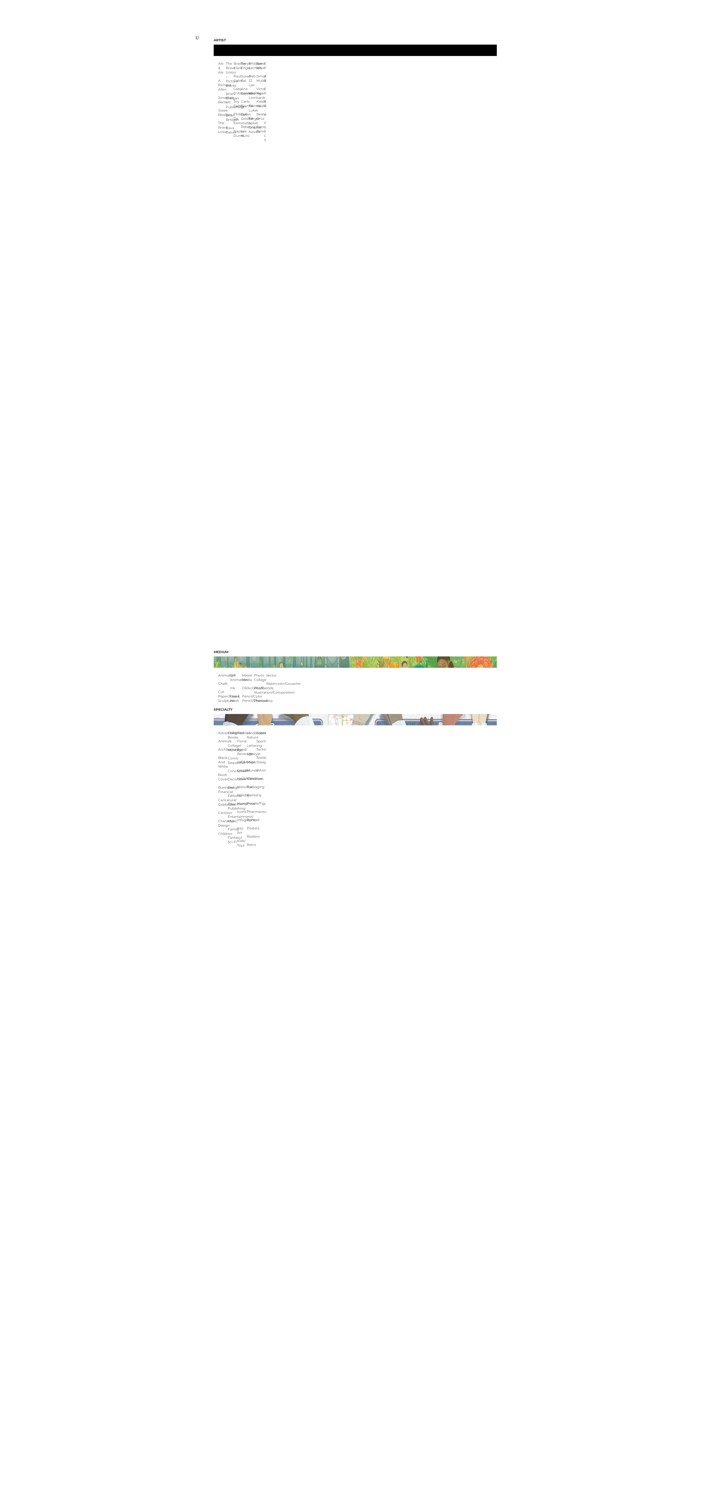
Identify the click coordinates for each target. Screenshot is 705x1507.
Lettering (251, 745)
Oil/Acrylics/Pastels (248, 688)
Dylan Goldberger (245, 116)
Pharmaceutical (251, 812)
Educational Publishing (232, 806)
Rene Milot (260, 65)
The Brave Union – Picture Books (230, 74)
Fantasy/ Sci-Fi (232, 839)
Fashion (242, 733)
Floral (241, 741)
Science (261, 733)
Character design (223, 823)
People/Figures (251, 803)
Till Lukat (252, 108)
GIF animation (236, 677)
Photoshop (260, 701)
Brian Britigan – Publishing (230, 100)
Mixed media (247, 677)
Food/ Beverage (242, 751)
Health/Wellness (242, 778)
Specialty (223, 709)
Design (232, 787)
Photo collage (260, 677)
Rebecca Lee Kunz (245, 131)
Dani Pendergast (260, 129)
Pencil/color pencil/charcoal (248, 698)
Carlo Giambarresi (245, 103)
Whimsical (261, 770)
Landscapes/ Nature (251, 735)
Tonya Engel (245, 65)
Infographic (242, 820)
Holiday (242, 795)
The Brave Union (222, 127)
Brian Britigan (230, 117)
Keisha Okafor (260, 103)
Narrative (251, 778)
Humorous (242, 803)
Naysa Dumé (237, 133)
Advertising (223, 733)
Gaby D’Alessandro (237, 91)
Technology (261, 749)
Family (232, 829)
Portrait (251, 820)
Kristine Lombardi (252, 95)
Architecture (223, 749)
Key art (240, 830)
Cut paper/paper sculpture (224, 696)
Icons (241, 812)
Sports (261, 741)
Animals (223, 741)
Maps (251, 762)
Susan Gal (245, 78)
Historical (242, 787)
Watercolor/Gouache (272, 683)
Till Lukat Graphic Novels (252, 125)
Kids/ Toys (241, 843)
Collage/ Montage (232, 747)
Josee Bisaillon (222, 112)
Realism (251, 836)
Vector (271, 675)
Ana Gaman (245, 91)
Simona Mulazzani (260, 78)
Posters (251, 828)
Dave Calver (230, 130)
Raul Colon (237, 78)
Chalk (222, 683)
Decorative (232, 779)
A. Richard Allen (222, 84)
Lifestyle (251, 754)
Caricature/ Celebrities (223, 802)
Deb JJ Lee (252, 80)
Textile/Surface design (261, 760)
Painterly (251, 795)
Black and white (223, 762)
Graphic (242, 770)
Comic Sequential (232, 760)
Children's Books (232, 735)
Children (223, 834)
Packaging (251, 787)
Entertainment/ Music (232, 818)
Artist (220, 40)
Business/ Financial (223, 789)
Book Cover (223, 777)
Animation (224, 675)
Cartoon (223, 813)
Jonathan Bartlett (222, 100)
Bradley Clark (237, 65)
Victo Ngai (260, 91)
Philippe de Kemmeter (237, 118)
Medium (221, 652)
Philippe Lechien (252, 65)
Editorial (232, 796)
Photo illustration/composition (260, 690)
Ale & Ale (220, 67)
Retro (251, 845)
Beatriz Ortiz (260, 116)
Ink (232, 688)
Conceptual (232, 771)
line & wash (235, 698)
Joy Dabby (237, 103)
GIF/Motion (242, 762)
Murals (251, 770)
